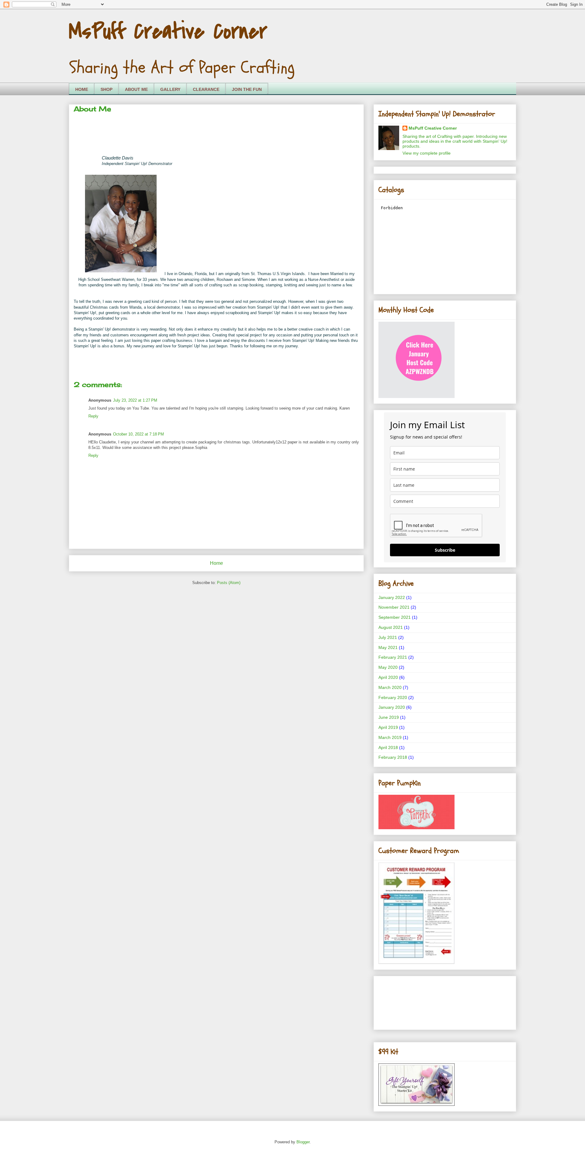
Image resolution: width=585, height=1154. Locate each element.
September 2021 (394, 617)
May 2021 (388, 647)
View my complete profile (426, 153)
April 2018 (388, 747)
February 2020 (392, 697)
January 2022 (391, 597)
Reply (93, 416)
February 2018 (392, 757)
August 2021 (390, 627)
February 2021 (392, 657)
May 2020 (388, 667)
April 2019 (388, 727)
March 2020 (390, 687)
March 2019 (390, 737)
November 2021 (394, 607)
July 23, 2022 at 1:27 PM (135, 400)
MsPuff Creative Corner (168, 31)
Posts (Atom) (228, 582)
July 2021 (387, 637)
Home (216, 563)
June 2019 (388, 717)
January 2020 (391, 707)
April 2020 (388, 677)
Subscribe (445, 550)
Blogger (303, 1142)
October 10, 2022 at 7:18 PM (138, 434)
